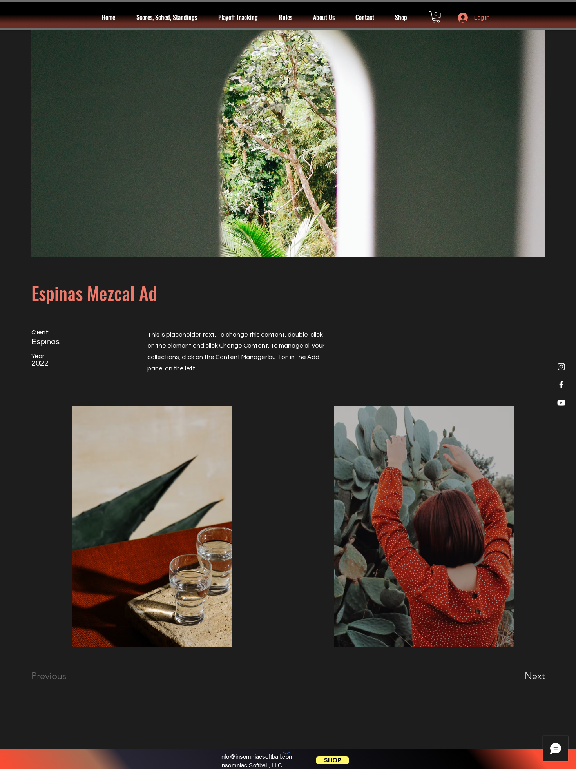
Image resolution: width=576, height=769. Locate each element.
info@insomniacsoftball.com (257, 756)
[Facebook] (561, 385)
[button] (242, 17)
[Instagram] (561, 367)
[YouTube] (561, 403)
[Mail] (286, 753)
